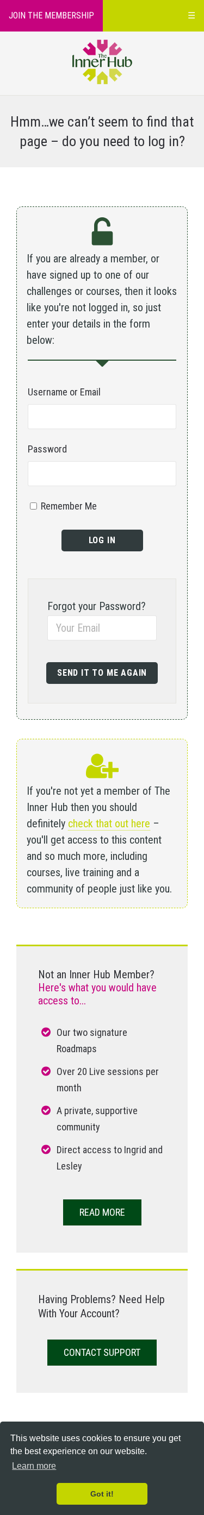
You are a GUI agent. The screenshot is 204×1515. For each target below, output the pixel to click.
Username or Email (64, 392)
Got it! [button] (102, 1493)
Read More (102, 1212)
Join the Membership (51, 15)
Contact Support (102, 1352)
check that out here (109, 823)
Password (47, 449)
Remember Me (68, 506)
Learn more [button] (34, 1465)
